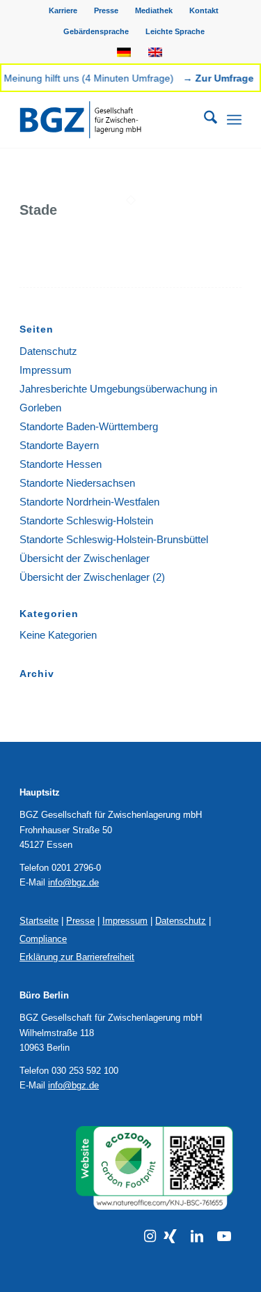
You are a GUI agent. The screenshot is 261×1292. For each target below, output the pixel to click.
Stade (38, 210)
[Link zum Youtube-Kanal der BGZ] (224, 1236)
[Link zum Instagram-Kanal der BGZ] (150, 1236)
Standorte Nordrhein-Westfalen (89, 502)
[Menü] (234, 120)
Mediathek (154, 10)
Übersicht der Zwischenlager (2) (92, 577)
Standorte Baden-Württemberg (88, 426)
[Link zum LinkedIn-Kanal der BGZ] (197, 1236)
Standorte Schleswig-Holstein (86, 520)
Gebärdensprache (96, 31)
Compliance (43, 939)
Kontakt (204, 10)
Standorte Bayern (59, 445)
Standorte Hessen (60, 464)
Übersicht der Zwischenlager (84, 558)
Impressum (45, 370)
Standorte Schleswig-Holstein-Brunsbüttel (113, 539)
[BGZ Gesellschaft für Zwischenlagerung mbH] (108, 120)
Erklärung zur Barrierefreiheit (76, 957)
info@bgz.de (73, 882)
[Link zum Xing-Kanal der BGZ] (170, 1236)
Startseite (38, 920)
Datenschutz (48, 351)
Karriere (63, 10)
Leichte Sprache (175, 31)
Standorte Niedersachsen (77, 483)
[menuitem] (63, 10)
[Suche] (203, 120)
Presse (106, 10)
